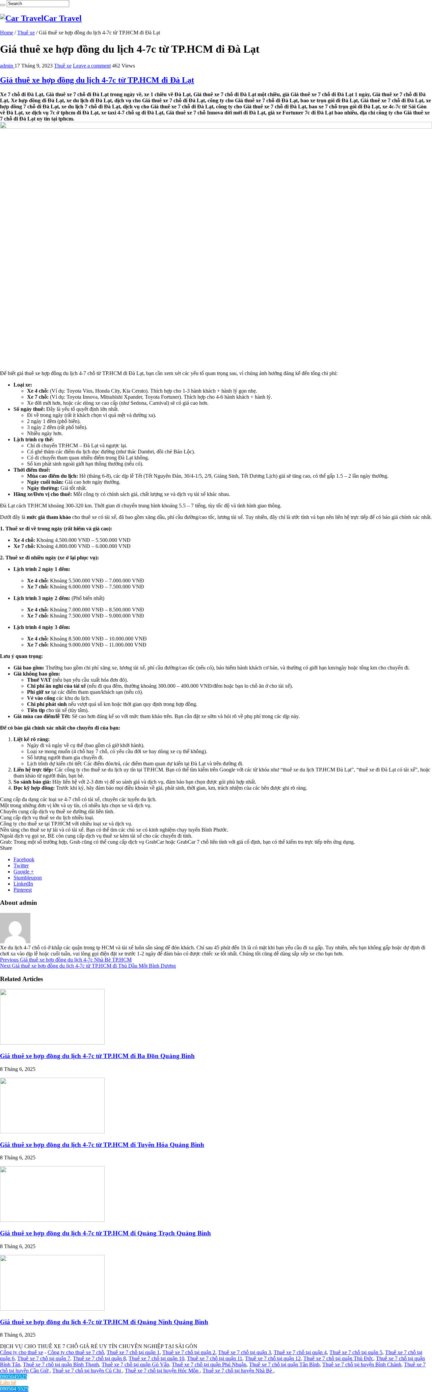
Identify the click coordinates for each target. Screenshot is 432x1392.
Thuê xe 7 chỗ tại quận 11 (214, 1358)
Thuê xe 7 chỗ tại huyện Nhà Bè (237, 1370)
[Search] (2, 5)
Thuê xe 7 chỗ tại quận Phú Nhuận (209, 1364)
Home (6, 32)
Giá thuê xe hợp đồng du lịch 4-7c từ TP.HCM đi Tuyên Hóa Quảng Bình (102, 1144)
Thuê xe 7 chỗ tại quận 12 (273, 1358)
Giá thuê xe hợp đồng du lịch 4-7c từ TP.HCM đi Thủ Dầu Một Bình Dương (88, 966)
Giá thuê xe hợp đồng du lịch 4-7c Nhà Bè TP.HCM (66, 960)
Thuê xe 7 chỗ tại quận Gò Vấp (135, 1364)
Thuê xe (26, 32)
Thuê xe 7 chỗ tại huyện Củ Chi (87, 1370)
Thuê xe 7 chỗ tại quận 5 (355, 1352)
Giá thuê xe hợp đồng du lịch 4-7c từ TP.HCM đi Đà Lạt (97, 80)
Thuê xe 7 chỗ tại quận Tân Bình (284, 1364)
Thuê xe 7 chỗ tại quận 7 (43, 1358)
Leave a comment (92, 66)
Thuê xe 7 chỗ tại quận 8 (99, 1358)
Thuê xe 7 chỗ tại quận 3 (244, 1352)
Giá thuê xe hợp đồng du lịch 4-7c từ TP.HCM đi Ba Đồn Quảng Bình (97, 1055)
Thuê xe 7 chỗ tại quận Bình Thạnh (61, 1364)
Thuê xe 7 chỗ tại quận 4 (300, 1352)
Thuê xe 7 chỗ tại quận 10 (156, 1358)
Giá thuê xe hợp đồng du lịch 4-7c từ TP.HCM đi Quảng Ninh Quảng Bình (104, 1321)
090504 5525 (14, 1389)
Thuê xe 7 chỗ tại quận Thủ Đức (338, 1358)
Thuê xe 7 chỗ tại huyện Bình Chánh (361, 1364)
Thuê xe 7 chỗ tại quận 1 (133, 1352)
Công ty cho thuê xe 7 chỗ (76, 1352)
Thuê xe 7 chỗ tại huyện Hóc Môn (162, 1370)
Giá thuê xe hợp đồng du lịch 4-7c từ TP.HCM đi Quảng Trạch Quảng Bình (105, 1233)
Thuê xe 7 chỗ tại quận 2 (188, 1352)
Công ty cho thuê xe (21, 1352)
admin (7, 66)
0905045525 (13, 1377)
